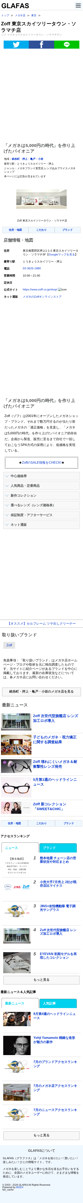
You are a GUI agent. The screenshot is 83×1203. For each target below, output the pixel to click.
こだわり (41, 229)
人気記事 (49, 1003)
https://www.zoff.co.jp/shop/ (40, 289)
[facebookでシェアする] (41, 45)
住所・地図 (15, 229)
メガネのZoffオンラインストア (42, 296)
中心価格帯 (19, 476)
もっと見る (41, 979)
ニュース (11, 847)
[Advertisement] (41, 96)
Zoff (9, 645)
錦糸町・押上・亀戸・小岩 (27, 158)
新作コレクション (23, 495)
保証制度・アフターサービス (32, 515)
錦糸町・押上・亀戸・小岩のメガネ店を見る (41, 691)
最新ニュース (14, 1003)
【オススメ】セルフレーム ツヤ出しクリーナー (41, 623)
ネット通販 (19, 524)
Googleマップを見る (62, 254)
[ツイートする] (16, 45)
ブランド (67, 229)
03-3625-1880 (32, 268)
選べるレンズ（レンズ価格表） (33, 505)
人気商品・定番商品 (25, 485)
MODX (19, 1187)
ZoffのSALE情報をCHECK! (41, 462)
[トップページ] (14, 7)
